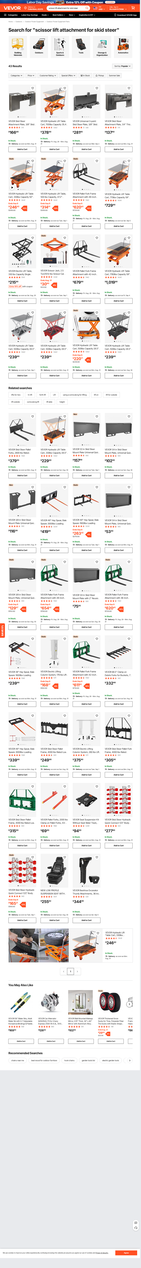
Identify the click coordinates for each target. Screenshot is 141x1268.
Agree (126, 1253)
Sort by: (117, 66)
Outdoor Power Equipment (34, 22)
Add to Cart (22, 149)
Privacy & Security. (102, 1253)
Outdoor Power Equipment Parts (58, 22)
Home (10, 22)
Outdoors (18, 22)
